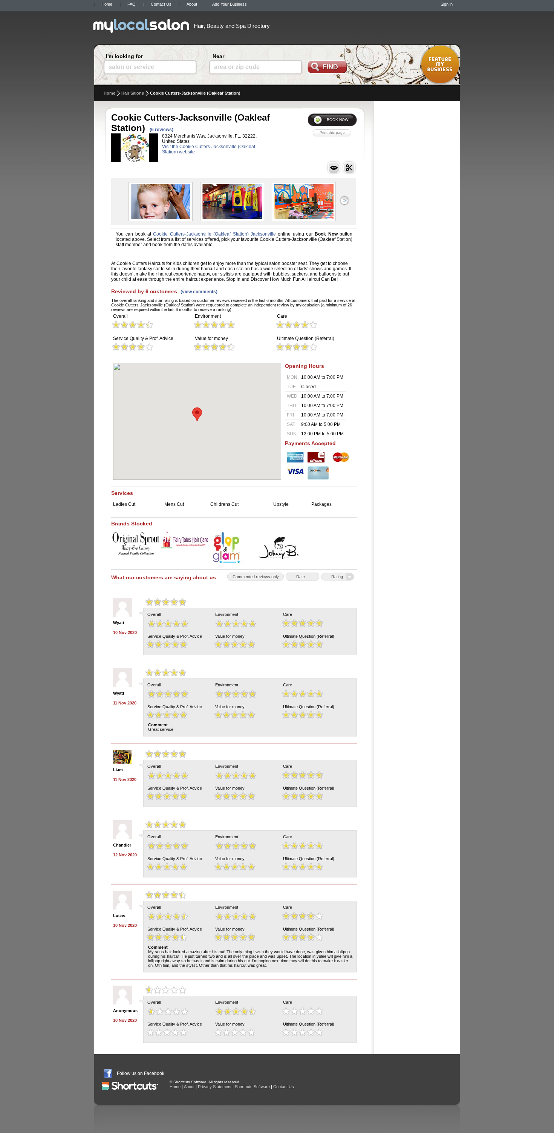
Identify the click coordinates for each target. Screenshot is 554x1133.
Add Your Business (229, 4)
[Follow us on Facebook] (108, 1073)
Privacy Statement (214, 1086)
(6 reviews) (161, 129)
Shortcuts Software (252, 1086)
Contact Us (161, 4)
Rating (337, 576)
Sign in (447, 4)
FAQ (131, 4)
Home (106, 4)
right (344, 200)
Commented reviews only (256, 576)
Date (300, 576)
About (192, 4)
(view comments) (199, 291)
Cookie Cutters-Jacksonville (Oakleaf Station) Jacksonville (214, 234)
